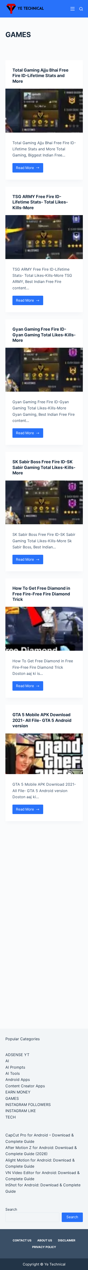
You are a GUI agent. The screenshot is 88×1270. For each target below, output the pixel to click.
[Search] (81, 9)
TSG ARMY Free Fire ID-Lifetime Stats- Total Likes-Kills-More (40, 202)
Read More (28, 169)
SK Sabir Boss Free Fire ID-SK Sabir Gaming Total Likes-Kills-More (43, 467)
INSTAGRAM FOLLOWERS (28, 1104)
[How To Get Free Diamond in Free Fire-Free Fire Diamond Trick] (44, 629)
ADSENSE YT (17, 1054)
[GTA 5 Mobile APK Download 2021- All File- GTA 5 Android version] (44, 753)
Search (11, 1209)
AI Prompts (15, 1067)
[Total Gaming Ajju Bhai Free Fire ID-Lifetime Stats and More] (44, 111)
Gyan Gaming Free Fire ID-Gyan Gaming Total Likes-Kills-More (44, 335)
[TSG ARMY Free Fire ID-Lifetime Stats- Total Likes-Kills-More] (44, 237)
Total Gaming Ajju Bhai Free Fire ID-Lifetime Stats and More (40, 76)
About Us (44, 1240)
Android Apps (17, 1079)
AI (7, 1060)
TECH (10, 1117)
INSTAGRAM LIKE (20, 1110)
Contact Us (22, 1240)
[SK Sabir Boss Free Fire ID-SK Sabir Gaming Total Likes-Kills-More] (44, 502)
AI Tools (12, 1073)
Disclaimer (66, 1240)
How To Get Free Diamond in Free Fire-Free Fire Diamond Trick (41, 594)
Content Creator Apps (25, 1086)
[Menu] (72, 9)
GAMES (12, 1098)
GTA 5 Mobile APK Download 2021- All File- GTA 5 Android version (41, 720)
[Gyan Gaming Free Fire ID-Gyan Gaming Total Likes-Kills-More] (44, 370)
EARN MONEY (18, 1092)
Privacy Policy (44, 1247)
